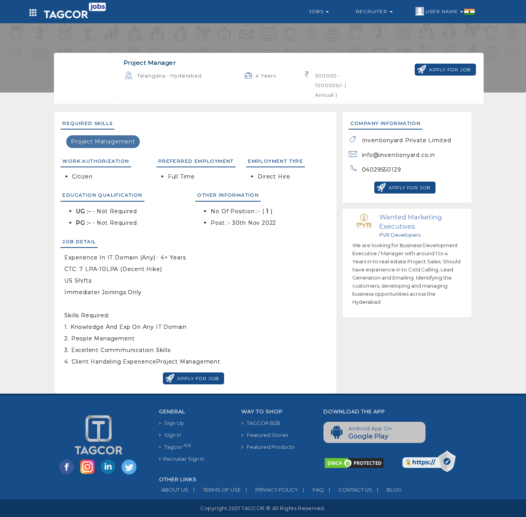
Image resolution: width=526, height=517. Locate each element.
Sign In (171, 435)
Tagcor (176, 446)
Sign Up (172, 423)
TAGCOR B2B (261, 423)
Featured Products (268, 447)
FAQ (313, 490)
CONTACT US (350, 490)
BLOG (389, 490)
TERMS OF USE (217, 490)
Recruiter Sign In (182, 459)
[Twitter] (129, 473)
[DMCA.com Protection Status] (354, 462)
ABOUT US (173, 490)
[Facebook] (68, 473)
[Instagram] (89, 473)
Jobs (317, 11)
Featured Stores (265, 435)
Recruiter (372, 11)
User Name (442, 11)
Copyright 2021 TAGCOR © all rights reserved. (262, 508)
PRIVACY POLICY (272, 490)
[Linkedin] (109, 473)
